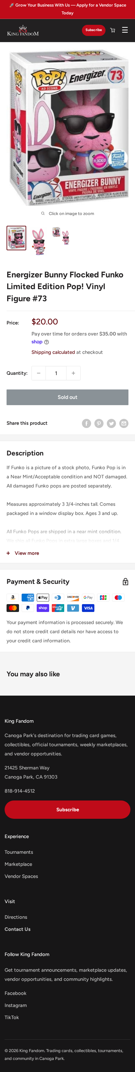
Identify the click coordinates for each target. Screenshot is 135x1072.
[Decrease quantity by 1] (39, 373)
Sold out (67, 397)
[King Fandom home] (23, 30)
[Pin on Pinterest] (99, 423)
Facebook (16, 993)
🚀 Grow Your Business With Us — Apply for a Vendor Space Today (67, 9)
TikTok (12, 1017)
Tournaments (19, 852)
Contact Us (17, 929)
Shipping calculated (53, 352)
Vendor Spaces (21, 876)
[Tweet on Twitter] (111, 423)
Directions (16, 917)
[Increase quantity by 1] (73, 373)
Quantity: (17, 373)
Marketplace (18, 864)
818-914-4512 (20, 791)
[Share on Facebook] (86, 423)
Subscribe (94, 30)
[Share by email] (123, 423)
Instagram (16, 1005)
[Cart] (112, 30)
